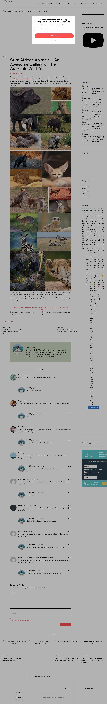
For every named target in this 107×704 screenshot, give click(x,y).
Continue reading (53, 40)
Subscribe (54, 35)
